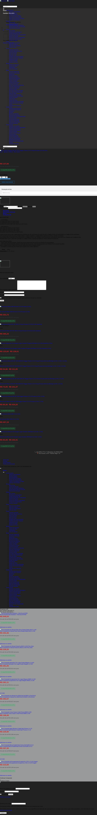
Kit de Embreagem (14, 137)
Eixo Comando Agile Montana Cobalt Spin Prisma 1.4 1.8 (15, 730)
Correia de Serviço (14, 82)
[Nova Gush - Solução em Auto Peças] (7, 1)
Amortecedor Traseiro (15, 109)
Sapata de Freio (13, 59)
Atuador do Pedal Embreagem (17, 127)
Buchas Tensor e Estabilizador (17, 116)
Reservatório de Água (15, 15)
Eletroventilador (13, 14)
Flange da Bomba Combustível (17, 34)
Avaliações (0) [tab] (7, 214)
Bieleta (11, 112)
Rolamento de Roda (14, 139)
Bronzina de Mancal (14, 78)
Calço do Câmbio (13, 79)
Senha (2, 791)
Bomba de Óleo (13, 75)
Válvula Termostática (14, 20)
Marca (1, 206)
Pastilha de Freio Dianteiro (16, 56)
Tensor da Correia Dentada (16, 101)
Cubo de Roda (13, 131)
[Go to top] (0, 468)
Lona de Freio (13, 54)
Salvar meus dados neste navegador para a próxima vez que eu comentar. (22, 298)
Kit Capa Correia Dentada (16, 90)
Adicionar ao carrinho (5, 178)
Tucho (10, 104)
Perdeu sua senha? (5, 797)
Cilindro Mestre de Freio (15, 51)
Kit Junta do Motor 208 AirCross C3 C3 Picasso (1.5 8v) (15, 311)
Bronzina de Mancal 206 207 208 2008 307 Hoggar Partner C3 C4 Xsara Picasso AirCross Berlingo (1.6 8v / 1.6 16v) (31, 383)
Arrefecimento (10, 10)
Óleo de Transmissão (15, 138)
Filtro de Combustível (15, 45)
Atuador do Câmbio (14, 126)
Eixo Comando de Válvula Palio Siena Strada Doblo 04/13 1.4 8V (17, 631)
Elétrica (8, 29)
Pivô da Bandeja (13, 123)
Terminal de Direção (14, 28)
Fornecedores (7, 462)
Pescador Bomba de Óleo (16, 96)
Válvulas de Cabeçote (15, 105)
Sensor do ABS (13, 60)
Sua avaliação (4, 278)
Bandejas (11, 111)
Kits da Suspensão (14, 120)
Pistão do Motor (13, 97)
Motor (7, 70)
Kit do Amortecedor (14, 119)
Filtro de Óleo (12, 47)
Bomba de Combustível (15, 32)
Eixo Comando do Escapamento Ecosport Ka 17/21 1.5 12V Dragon (18, 763)
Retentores (12, 98)
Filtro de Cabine (13, 44)
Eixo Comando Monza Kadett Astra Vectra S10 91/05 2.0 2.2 (16, 746)
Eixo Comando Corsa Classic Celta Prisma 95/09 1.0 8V (15, 713)
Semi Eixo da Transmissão (16, 141)
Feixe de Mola (13, 118)
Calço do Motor (13, 81)
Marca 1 (20, 206)
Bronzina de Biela (14, 77)
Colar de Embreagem (15, 130)
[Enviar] (3, 148)
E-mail (2, 295)
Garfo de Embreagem (15, 133)
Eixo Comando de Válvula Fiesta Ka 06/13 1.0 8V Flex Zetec (16, 647)
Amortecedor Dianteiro (15, 108)
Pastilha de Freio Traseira (16, 58)
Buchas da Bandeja (14, 115)
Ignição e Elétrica (8, 152)
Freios (7, 48)
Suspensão (9, 107)
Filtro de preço (4, 208)
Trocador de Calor (14, 143)
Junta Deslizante (13, 135)
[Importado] (5, 203)
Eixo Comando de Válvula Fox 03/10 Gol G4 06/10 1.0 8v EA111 (17, 697)
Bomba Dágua (13, 13)
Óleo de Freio (12, 55)
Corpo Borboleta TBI (14, 33)
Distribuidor (12, 67)
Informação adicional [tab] (9, 212)
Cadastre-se (3, 813)
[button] (8, 13)
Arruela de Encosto (14, 73)
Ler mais (2, 693)
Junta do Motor (13, 89)
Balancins (11, 74)
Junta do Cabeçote (14, 88)
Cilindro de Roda (13, 49)
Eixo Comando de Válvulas (16, 85)
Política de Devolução (9, 464)
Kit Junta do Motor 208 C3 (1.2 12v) (9, 419)
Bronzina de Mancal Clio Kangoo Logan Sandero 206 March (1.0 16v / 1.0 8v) (21, 436)
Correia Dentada (13, 84)
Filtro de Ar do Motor (14, 43)
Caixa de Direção (13, 24)
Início (1, 152)
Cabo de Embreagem (15, 128)
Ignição (8, 63)
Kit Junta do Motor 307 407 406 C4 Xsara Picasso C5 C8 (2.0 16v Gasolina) (20, 330)
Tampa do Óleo (13, 100)
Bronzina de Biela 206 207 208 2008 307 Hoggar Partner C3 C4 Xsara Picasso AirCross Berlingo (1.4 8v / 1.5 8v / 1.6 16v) (33, 366)
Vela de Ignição (13, 69)
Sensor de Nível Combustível (17, 37)
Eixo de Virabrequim (14, 86)
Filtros (7, 41)
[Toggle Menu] (3, 9)
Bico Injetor (12, 30)
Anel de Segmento (14, 71)
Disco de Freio (13, 52)
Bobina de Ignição (14, 64)
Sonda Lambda (13, 40)
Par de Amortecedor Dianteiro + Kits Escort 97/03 (13, 614)
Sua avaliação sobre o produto (8, 289)
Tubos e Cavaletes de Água (16, 18)
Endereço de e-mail (5, 803)
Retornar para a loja (8, 43)
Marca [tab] (5, 213)
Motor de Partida (13, 36)
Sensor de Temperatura (15, 39)
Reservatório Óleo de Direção (17, 26)
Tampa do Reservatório (15, 17)
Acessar (11, 794)
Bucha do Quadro (14, 113)
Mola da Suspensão (14, 122)
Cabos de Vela (13, 66)
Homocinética (13, 134)
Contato (5, 461)
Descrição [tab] (6, 210)
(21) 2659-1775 (40, 452)
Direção (8, 21)
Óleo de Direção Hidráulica (16, 25)
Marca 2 (30, 206)
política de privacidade (6, 810)
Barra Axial (12, 22)
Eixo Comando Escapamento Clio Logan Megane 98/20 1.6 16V (17, 680)
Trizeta (11, 142)
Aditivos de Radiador (14, 11)
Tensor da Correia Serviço (16, 103)
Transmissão (9, 124)
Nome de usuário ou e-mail (7, 788)
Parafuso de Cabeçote (15, 94)
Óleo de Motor (13, 93)
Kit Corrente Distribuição (15, 92)
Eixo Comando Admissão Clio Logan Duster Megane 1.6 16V (16, 664)
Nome (2, 292)
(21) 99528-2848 (58, 452)
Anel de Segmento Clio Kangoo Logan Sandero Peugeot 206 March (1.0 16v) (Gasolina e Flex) (25, 348)
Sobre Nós (6, 459)
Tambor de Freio (13, 62)
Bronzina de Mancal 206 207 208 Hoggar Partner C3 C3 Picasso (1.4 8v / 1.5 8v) (21, 401)
